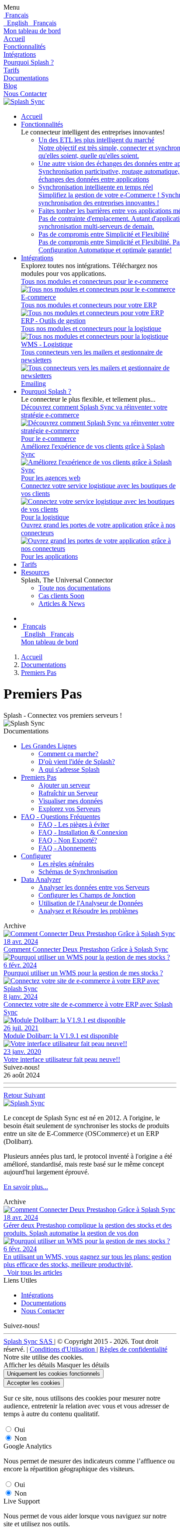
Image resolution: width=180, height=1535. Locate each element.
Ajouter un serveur (64, 785)
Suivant (34, 1095)
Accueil (14, 38)
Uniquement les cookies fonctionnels (53, 1373)
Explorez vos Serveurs (69, 808)
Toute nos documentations (74, 588)
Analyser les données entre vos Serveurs (93, 887)
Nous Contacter (25, 93)
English (16, 23)
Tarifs (11, 70)
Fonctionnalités (24, 46)
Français (43, 23)
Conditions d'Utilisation (63, 1349)
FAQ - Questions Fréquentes (60, 816)
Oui (19, 1429)
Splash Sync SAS (28, 1341)
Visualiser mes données (70, 801)
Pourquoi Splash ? (28, 62)
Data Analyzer (41, 879)
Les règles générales (66, 863)
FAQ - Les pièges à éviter (73, 824)
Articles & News (61, 603)
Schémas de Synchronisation (78, 871)
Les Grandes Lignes (48, 746)
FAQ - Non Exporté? (67, 840)
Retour (13, 1095)
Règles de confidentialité (133, 1349)
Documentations (25, 78)
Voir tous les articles (32, 1272)
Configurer (36, 856)
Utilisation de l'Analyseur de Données (90, 903)
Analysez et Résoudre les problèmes (88, 911)
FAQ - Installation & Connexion (83, 832)
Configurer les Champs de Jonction (86, 895)
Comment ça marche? (68, 753)
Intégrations (19, 54)
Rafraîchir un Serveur (68, 793)
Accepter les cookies (33, 1383)
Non (20, 1438)
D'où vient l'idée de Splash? (76, 761)
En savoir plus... (25, 1187)
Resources (35, 572)
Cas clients (61, 595)
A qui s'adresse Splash (69, 769)
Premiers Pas (38, 672)
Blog (10, 85)
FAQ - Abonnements (67, 848)
